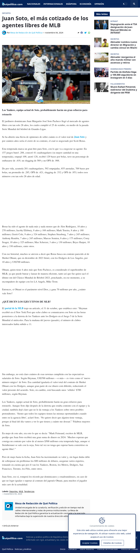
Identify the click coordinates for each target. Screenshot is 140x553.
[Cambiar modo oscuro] (125, 3)
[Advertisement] (46, 201)
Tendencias (29, 491)
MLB (21, 491)
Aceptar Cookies (89, 543)
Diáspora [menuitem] (71, 3)
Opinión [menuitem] (99, 3)
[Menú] (134, 4)
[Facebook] (82, 33)
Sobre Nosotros (87, 549)
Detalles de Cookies (112, 543)
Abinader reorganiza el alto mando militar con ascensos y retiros (123, 60)
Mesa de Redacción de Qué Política (36, 503)
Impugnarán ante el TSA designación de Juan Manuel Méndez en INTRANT (123, 28)
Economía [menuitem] (85, 3)
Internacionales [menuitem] (53, 3)
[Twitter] (85, 33)
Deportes (13, 491)
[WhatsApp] (89, 33)
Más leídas (102, 14)
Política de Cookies (129, 549)
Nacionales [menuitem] (33, 3)
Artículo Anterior (11, 525)
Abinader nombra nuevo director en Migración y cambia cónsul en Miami (123, 45)
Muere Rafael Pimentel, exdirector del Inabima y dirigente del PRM (123, 89)
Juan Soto (79, 137)
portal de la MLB (14, 308)
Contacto (72, 549)
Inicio (62, 549)
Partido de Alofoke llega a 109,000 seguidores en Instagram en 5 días (123, 75)
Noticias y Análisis (23, 549)
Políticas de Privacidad (107, 549)
